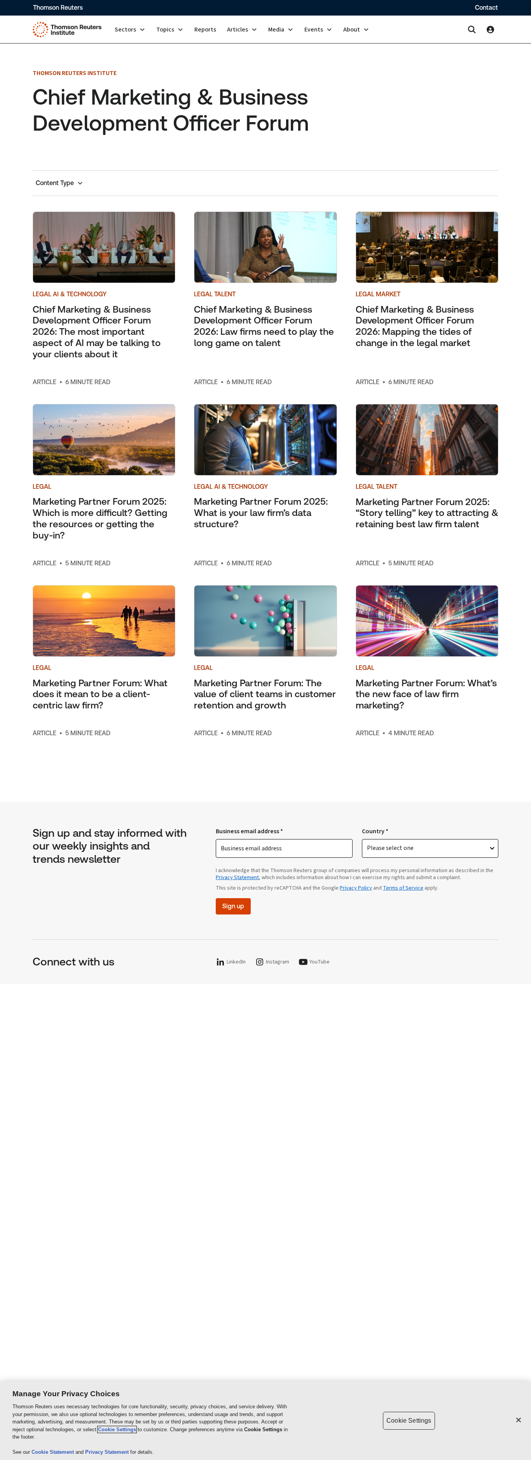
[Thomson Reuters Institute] (67, 29)
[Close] (518, 1420)
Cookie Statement (53, 1452)
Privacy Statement (237, 877)
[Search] (472, 29)
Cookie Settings (117, 1429)
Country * (375, 831)
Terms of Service (403, 888)
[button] (130, 30)
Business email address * (249, 831)
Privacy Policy (356, 888)
